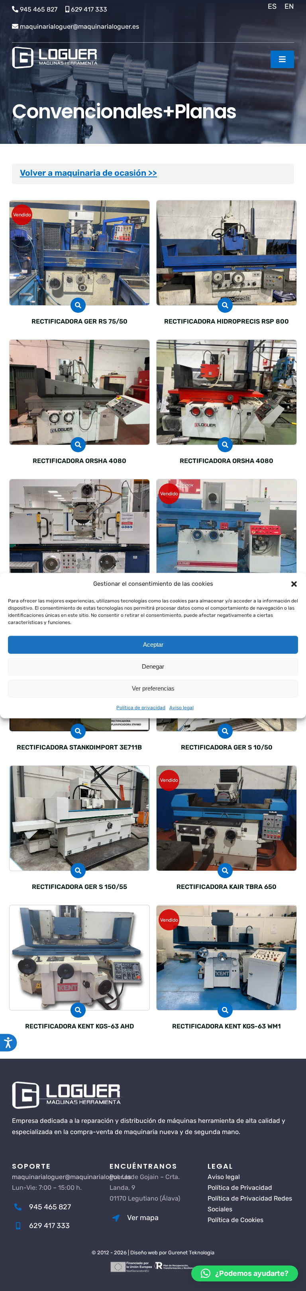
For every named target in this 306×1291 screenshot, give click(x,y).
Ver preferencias (153, 688)
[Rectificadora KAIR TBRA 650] (226, 771)
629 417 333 (89, 9)
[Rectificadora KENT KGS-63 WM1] (226, 910)
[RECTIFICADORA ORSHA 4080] (79, 345)
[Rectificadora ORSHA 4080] (226, 345)
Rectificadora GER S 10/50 (227, 747)
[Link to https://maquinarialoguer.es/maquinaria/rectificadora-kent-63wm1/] (225, 1010)
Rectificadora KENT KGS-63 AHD (79, 1026)
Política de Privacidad (240, 1187)
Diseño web (144, 1253)
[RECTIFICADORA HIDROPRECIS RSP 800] (226, 206)
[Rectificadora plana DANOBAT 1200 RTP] (79, 485)
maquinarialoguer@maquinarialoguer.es (79, 26)
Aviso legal (181, 707)
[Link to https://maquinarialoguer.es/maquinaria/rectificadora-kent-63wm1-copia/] (78, 1010)
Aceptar (153, 644)
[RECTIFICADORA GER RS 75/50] (79, 206)
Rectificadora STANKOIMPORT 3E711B (79, 747)
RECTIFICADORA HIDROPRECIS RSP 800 (226, 321)
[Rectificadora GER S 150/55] (79, 771)
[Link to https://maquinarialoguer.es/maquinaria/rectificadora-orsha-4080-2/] (225, 444)
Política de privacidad (140, 707)
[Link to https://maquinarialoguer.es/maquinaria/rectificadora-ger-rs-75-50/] (78, 305)
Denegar (153, 666)
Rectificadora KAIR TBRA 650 (227, 887)
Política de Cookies (235, 1220)
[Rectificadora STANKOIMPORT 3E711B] (226, 485)
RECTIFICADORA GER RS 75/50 (79, 321)
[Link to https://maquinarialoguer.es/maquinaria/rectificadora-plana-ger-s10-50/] (225, 731)
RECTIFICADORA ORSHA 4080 (79, 461)
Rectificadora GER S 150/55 (79, 887)
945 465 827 (38, 9)
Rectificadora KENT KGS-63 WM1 (226, 1026)
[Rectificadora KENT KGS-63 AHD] (79, 910)
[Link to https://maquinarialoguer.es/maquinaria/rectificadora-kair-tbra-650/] (225, 870)
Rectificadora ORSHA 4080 (226, 461)
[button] (294, 584)
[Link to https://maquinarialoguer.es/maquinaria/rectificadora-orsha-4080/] (78, 444)
